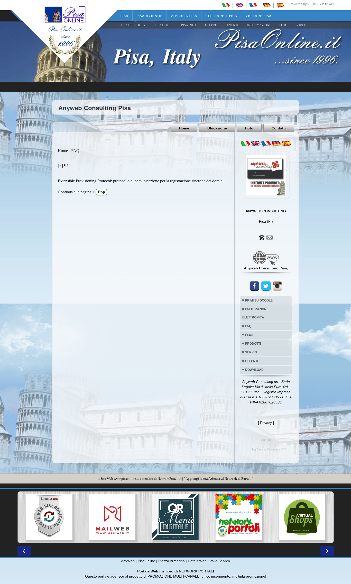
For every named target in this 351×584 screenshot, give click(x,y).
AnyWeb (128, 561)
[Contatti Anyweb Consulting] (266, 237)
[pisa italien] (267, 4)
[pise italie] (253, 4)
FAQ (75, 150)
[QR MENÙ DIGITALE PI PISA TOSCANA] (118, 517)
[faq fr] (266, 143)
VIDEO (301, 25)
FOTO (283, 25)
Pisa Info (188, 25)
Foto (249, 128)
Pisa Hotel (163, 25)
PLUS (249, 335)
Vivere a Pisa (183, 16)
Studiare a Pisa (221, 16)
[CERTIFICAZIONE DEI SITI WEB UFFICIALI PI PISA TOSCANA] (308, 517)
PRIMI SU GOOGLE (259, 300)
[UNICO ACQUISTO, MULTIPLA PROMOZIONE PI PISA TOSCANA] (181, 517)
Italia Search (220, 561)
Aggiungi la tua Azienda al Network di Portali (219, 479)
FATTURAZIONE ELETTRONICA (255, 313)
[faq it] (245, 143)
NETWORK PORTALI (196, 571)
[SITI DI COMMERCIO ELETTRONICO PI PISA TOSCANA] (244, 517)
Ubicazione (217, 128)
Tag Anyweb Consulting (266, 449)
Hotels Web (197, 561)
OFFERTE (211, 25)
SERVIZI (251, 352)
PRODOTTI (253, 343)
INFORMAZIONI (258, 25)
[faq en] (256, 143)
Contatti (279, 128)
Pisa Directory (133, 25)
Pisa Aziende (149, 16)
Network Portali (320, 4)
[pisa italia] (226, 4)
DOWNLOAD (254, 370)
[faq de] (276, 143)
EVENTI (232, 25)
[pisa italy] (239, 4)
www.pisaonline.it (126, 479)
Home (184, 128)
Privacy (266, 423)
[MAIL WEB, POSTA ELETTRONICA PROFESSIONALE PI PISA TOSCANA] (55, 517)
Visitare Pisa (258, 16)
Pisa (124, 16)
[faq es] (286, 143)
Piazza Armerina (171, 561)
